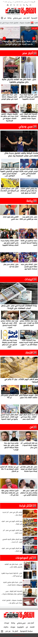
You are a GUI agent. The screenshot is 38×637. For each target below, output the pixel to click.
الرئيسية (34, 18)
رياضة (9, 18)
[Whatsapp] (20, 5)
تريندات (29, 279)
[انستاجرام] (17, 5)
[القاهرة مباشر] (20, 11)
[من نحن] (27, 5)
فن (31, 427)
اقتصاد (29, 352)
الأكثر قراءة (25, 505)
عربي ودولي (17, 18)
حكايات (6, 627)
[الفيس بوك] (11, 5)
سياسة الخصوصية (26, 631)
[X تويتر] (14, 5)
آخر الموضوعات (24, 557)
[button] (4, 38)
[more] (30, 5)
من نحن (7, 631)
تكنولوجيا (20, 627)
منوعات (12, 627)
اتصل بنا (15, 631)
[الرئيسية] (7, 5)
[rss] (24, 5)
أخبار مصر (26, 18)
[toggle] (2, 18)
